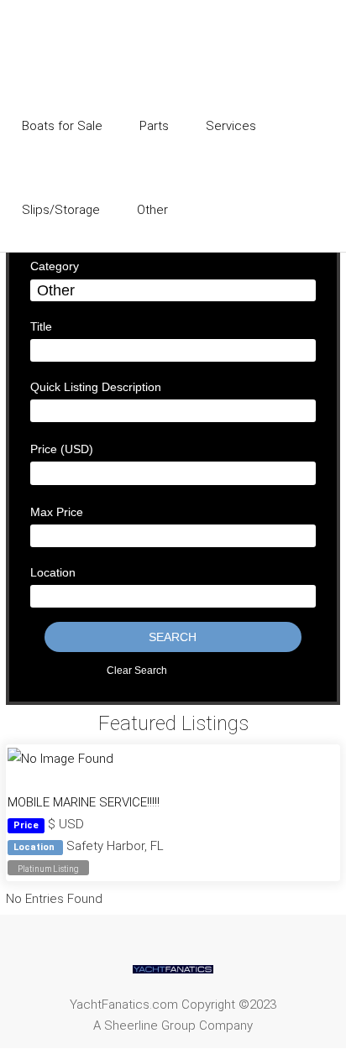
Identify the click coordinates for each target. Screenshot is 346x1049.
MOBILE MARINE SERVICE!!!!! (84, 802)
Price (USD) (61, 449)
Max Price (56, 512)
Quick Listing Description (95, 387)
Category (54, 266)
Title (41, 326)
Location (53, 572)
